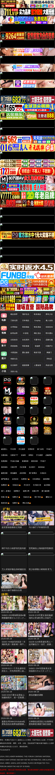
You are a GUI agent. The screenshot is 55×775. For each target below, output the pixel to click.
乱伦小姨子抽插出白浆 (12, 590)
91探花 (25, 333)
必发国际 (23, 473)
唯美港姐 (37, 327)
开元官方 (27, 485)
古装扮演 (13, 339)
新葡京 (31, 455)
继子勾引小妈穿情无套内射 (14, 548)
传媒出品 (13, 358)
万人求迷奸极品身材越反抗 (14, 569)
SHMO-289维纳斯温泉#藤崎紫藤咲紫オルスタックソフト (14, 618)
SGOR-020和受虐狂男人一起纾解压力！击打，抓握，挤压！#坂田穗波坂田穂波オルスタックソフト (41, 645)
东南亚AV (49, 327)
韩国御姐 (25, 327)
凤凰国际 (4, 461)
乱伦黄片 (32, 467)
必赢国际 (49, 455)
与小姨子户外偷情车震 (39, 527)
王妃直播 (23, 467)
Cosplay (37, 320)
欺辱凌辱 (13, 333)
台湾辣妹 (13, 327)
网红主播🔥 (27, 503)
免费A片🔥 (16, 497)
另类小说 (13, 371)
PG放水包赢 (14, 461)
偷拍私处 (41, 467)
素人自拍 (49, 320)
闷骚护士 (49, 346)
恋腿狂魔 (49, 339)
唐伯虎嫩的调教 (36, 695)
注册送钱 (4, 455)
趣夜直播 (4, 473)
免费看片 (17, 491)
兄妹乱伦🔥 (27, 497)
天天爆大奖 (37, 485)
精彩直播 (34, 461)
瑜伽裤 (37, 346)
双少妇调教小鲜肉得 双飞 (40, 569)
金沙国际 (47, 485)
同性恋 (49, 358)
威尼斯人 (4, 449)
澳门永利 (40, 449)
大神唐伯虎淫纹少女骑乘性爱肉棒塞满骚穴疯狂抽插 (41, 722)
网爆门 (49, 352)
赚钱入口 (49, 497)
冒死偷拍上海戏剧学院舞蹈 (41, 548)
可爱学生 (37, 339)
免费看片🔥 (25, 479)
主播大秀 (13, 467)
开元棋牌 (22, 449)
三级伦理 (13, 320)
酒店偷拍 (4, 467)
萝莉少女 (49, 314)
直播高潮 (25, 461)
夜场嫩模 (13, 473)
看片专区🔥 (38, 497)
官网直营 (31, 449)
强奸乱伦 (25, 314)
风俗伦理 (49, 365)
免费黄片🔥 (5, 485)
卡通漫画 (13, 352)
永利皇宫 (15, 479)
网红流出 (37, 333)
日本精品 (25, 320)
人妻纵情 (37, 365)
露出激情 (25, 352)
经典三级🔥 (5, 497)
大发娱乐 (43, 473)
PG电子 (49, 449)
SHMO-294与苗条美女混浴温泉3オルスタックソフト (40, 671)
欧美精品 (37, 314)
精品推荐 (13, 314)
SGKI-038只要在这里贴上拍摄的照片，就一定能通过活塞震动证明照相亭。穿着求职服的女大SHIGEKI (14, 699)
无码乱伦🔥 (16, 485)
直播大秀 (35, 491)
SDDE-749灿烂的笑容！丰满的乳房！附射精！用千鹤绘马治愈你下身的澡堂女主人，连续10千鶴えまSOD (14, 645)
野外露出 (49, 333)
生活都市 (13, 365)
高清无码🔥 (5, 503)
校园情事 (25, 365)
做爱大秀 (26, 491)
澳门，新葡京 (6, 491)
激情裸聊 (46, 479)
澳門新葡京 (5, 479)
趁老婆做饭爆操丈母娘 (12, 527)
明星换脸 (25, 346)
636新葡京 (36, 479)
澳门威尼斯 (46, 491)
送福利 (23, 455)
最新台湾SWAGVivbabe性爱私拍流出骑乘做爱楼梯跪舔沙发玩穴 (14, 724)
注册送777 (14, 455)
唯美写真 (37, 352)
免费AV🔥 (16, 503)
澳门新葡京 (33, 473)
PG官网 (13, 449)
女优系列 (25, 339)
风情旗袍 (13, 346)
